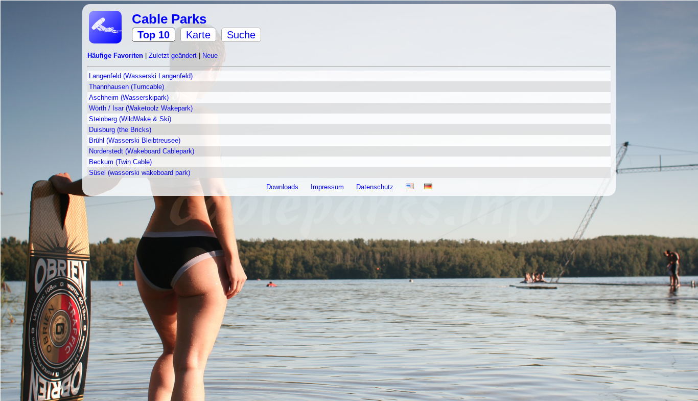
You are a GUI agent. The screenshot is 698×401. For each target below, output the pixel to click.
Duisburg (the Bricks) (120, 129)
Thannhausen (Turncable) (126, 87)
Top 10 (153, 34)
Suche (241, 34)
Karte (198, 34)
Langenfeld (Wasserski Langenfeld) (141, 76)
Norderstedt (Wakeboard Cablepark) (141, 151)
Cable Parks (169, 19)
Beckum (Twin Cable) (120, 162)
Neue (210, 55)
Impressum (328, 187)
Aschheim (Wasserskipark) (129, 97)
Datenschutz (375, 187)
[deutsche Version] (428, 187)
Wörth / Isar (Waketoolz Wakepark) (141, 108)
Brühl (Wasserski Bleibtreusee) (134, 140)
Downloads (283, 187)
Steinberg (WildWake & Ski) (130, 119)
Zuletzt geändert (174, 55)
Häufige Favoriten (116, 55)
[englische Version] (410, 187)
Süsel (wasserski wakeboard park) (139, 172)
